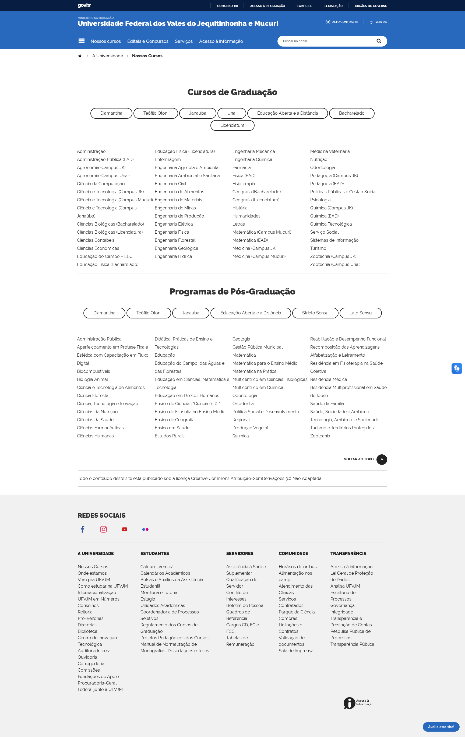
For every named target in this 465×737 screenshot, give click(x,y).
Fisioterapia (243, 183)
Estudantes (154, 553)
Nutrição (318, 159)
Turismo (318, 248)
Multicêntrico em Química (257, 387)
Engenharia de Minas (175, 207)
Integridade (341, 612)
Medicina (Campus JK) (254, 248)
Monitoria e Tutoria (158, 592)
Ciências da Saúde (95, 419)
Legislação (334, 6)
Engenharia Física (172, 232)
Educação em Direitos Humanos (187, 395)
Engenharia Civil (170, 183)
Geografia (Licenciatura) (255, 199)
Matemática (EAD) (250, 240)
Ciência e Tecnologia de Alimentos (111, 387)
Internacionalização (97, 592)
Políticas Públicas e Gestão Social (343, 191)
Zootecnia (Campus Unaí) (335, 264)
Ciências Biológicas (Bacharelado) (110, 224)
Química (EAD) (324, 216)
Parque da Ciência (297, 612)
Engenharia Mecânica (253, 151)
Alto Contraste (345, 22)
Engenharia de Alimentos (179, 191)
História (240, 207)
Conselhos (88, 605)
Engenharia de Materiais (178, 199)
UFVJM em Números (98, 599)
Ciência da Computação (101, 183)
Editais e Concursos (147, 41)
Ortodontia (243, 403)
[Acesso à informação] (359, 703)
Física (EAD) (243, 175)
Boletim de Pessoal (245, 605)
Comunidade (293, 553)
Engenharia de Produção (179, 216)
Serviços (184, 41)
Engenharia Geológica (176, 248)
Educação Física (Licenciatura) (185, 151)
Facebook (82, 529)
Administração (91, 151)
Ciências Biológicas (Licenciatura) (110, 232)
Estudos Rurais (170, 435)
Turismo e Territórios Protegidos (342, 427)
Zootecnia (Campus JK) (333, 256)
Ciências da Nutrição (97, 411)
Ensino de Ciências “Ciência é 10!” (187, 403)
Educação (165, 355)
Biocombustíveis (93, 371)
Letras (238, 224)
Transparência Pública (352, 644)
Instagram (103, 529)
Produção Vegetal (250, 427)
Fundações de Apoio (98, 676)
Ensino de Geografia (175, 419)
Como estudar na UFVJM (103, 586)
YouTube (124, 529)
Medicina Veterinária (330, 151)
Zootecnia (320, 435)
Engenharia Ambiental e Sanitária (187, 175)
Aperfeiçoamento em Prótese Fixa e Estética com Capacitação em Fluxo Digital (113, 355)
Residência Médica (328, 379)
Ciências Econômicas (98, 248)
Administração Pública (99, 339)
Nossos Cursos (93, 566)
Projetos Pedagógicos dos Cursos (174, 637)
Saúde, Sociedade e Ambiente (340, 411)
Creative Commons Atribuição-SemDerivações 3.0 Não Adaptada (256, 478)
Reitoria (85, 612)
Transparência (348, 553)
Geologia (241, 339)
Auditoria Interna (94, 650)
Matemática (244, 355)
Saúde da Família (327, 403)
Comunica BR (227, 6)
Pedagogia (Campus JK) (334, 175)
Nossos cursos (106, 41)
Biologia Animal (92, 379)
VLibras (381, 22)
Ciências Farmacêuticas (100, 427)
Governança (342, 605)
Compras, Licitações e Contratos (290, 625)
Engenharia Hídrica (173, 256)
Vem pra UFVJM (94, 579)
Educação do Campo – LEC (104, 256)
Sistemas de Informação (334, 240)
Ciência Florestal (93, 395)
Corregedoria (91, 663)
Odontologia (322, 167)
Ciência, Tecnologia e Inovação (107, 403)
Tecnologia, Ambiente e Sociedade (344, 419)
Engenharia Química (252, 159)
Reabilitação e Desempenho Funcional (348, 339)
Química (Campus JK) (331, 207)
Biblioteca (87, 631)
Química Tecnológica (331, 224)
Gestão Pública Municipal (257, 347)
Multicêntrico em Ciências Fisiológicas (270, 379)
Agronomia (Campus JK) (101, 167)
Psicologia (320, 199)
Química (240, 435)
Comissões (89, 670)
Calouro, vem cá (157, 566)
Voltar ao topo (359, 459)
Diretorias (87, 624)
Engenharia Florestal (175, 240)
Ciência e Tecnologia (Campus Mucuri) (115, 199)
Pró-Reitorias (91, 618)
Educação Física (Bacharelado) (107, 264)
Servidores (239, 553)
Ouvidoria (87, 657)
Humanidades (246, 216)
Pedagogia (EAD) (327, 183)
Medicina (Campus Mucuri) (259, 256)
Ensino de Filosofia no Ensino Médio (190, 411)
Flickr (145, 529)
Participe (304, 6)
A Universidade (107, 55)
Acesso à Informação (221, 41)
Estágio (147, 599)
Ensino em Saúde (172, 427)
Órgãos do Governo (371, 6)
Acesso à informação (267, 6)
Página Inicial (80, 55)
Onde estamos (92, 573)
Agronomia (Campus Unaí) (103, 175)
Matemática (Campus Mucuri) (261, 232)
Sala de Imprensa (296, 650)
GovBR (84, 5)
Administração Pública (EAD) (105, 159)
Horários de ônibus (298, 566)
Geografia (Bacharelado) (256, 191)
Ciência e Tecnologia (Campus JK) (110, 191)
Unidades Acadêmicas (162, 605)
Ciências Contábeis (95, 240)
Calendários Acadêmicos (165, 573)
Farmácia (241, 167)
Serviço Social (324, 232)
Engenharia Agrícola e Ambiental (187, 167)
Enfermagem (168, 159)
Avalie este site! (441, 727)
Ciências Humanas (95, 435)
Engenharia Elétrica (174, 224)
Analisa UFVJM (345, 586)
